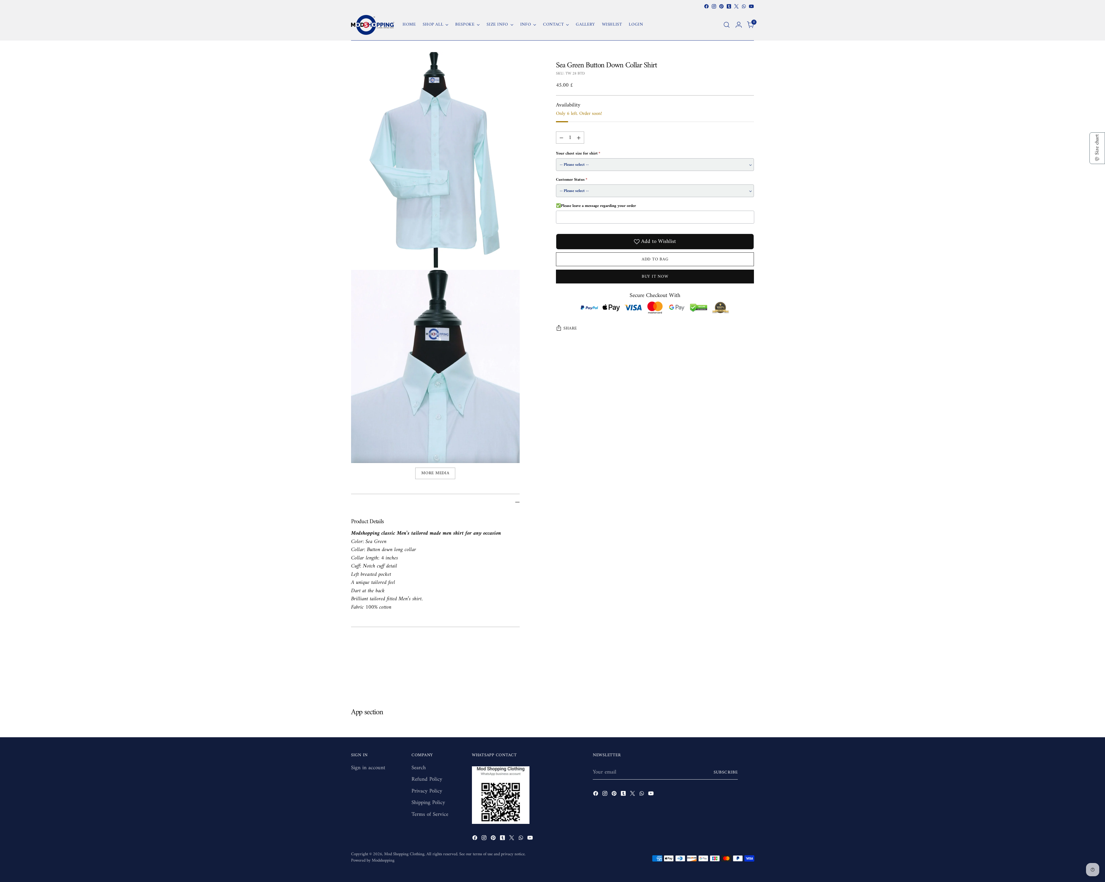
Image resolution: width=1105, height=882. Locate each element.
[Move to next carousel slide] (749, 677)
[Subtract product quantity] (561, 137)
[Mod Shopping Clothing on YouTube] (751, 6)
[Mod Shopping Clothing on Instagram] (714, 6)
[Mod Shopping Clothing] (372, 25)
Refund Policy (426, 779)
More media (435, 473)
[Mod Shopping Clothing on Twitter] (736, 6)
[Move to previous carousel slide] (736, 677)
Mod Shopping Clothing (404, 854)
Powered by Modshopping (373, 860)
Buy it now (655, 276)
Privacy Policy (426, 791)
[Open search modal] (726, 25)
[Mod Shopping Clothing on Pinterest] (721, 6)
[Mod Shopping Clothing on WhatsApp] (743, 6)
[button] (1097, 148)
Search (418, 768)
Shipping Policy (428, 802)
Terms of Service (429, 814)
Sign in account (368, 768)
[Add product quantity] (579, 137)
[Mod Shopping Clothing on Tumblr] (728, 6)
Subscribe (726, 772)
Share (570, 328)
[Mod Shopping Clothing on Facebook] (706, 6)
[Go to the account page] (738, 25)
